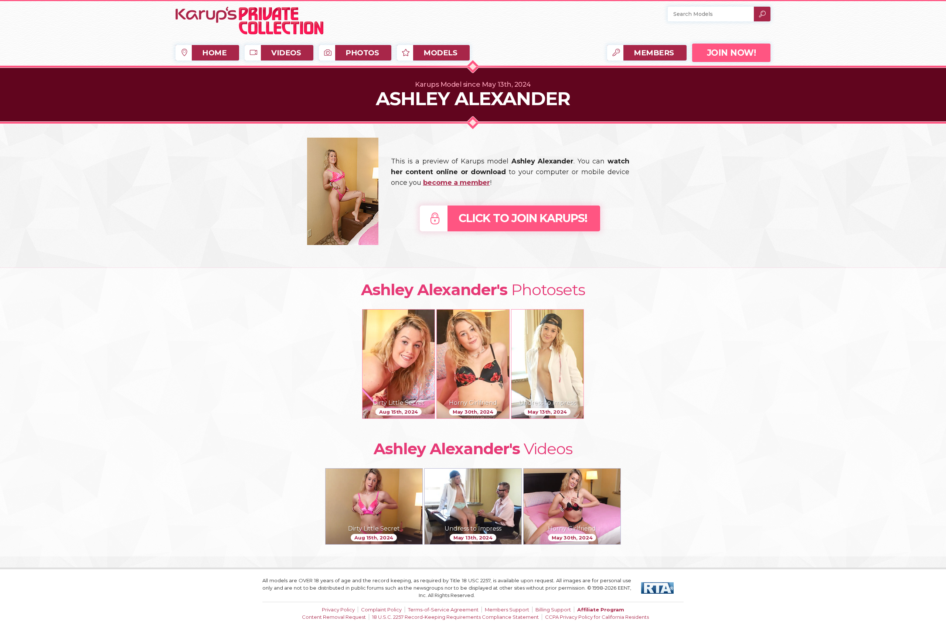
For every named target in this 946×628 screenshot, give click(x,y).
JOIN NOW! (731, 53)
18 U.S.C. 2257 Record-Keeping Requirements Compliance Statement (455, 617)
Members (654, 52)
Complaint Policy (381, 610)
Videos (286, 52)
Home (214, 52)
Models (440, 52)
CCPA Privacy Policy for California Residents (597, 617)
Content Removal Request (334, 617)
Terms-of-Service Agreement (443, 610)
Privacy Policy (338, 610)
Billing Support (553, 610)
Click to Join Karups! (523, 218)
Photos (362, 52)
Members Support (507, 610)
